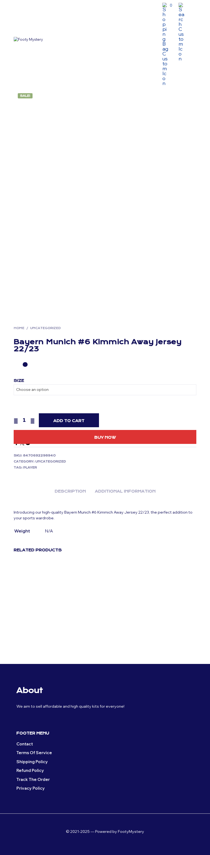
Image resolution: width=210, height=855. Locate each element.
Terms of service (34, 752)
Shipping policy (32, 761)
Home (19, 328)
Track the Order (33, 779)
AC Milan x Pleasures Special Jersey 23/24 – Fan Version (169, 624)
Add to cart (68, 420)
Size (19, 380)
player (30, 467)
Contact (24, 743)
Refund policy (30, 770)
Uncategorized (45, 328)
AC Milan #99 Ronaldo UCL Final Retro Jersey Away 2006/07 (26, 624)
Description (70, 491)
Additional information (125, 491)
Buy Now (105, 437)
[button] (167, 5)
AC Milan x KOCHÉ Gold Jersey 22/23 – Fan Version (122, 621)
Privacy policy (30, 788)
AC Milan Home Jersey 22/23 (75, 616)
